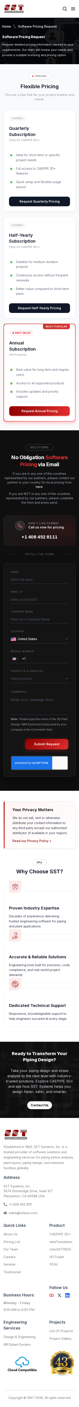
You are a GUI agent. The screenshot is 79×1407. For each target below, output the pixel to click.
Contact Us (39, 1105)
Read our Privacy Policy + (32, 841)
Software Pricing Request (37, 26)
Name (15, 572)
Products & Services (27, 671)
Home (6, 26)
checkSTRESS (60, 1249)
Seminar (10, 1264)
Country (17, 631)
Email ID (17, 591)
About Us (11, 1234)
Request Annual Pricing (40, 411)
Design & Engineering (20, 1337)
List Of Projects (61, 1331)
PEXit (53, 1264)
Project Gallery (60, 1338)
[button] (15, 658)
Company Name (22, 611)
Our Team (11, 1249)
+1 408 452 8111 (39, 537)
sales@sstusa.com (23, 1213)
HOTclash (56, 1257)
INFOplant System (17, 1344)
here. (39, 487)
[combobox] (40, 639)
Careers (10, 1257)
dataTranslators (60, 1242)
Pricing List (12, 1242)
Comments (19, 691)
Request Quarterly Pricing (40, 201)
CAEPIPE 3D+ (60, 1234)
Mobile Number (22, 651)
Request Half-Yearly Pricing (39, 308)
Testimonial (12, 1272)
